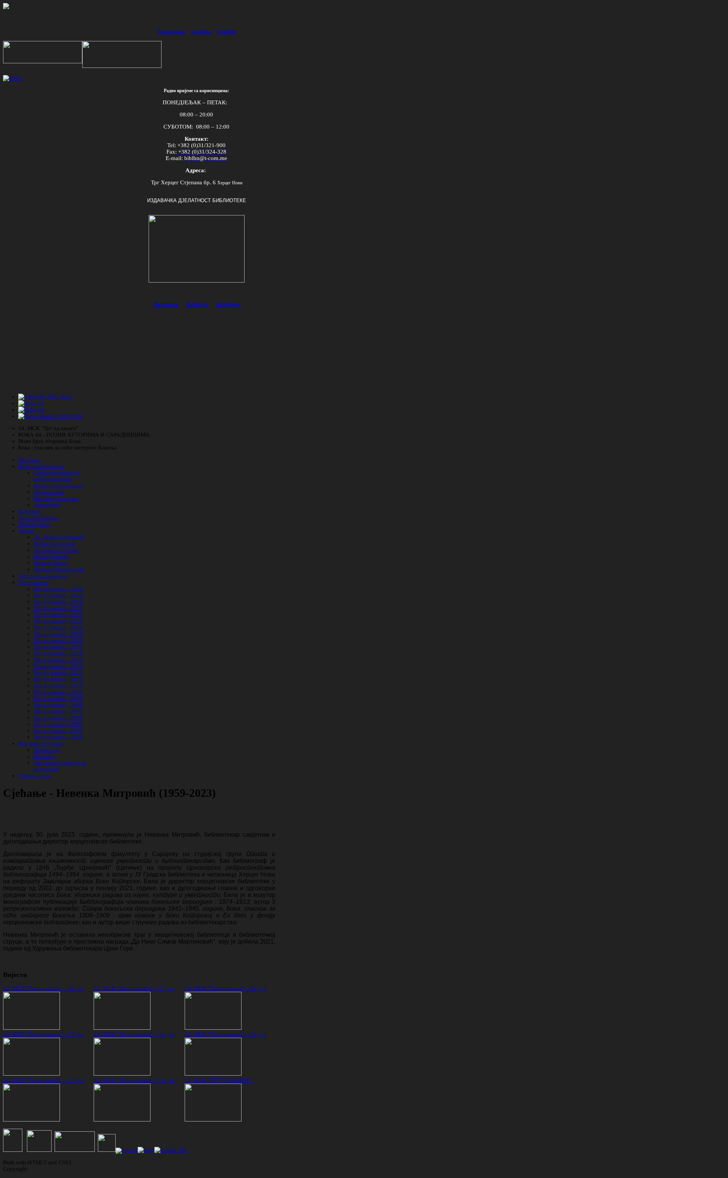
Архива (165, 304)
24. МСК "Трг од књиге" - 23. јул (225, 1034)
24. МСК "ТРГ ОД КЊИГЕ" (219, 1080)
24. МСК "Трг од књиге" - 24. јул (134, 1034)
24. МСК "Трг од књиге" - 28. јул (43, 988)
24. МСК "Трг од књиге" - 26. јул (225, 988)
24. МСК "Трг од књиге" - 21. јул (134, 1080)
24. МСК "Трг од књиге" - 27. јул (134, 988)
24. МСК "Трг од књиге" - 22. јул (43, 1080)
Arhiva (197, 304)
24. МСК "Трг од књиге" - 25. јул (43, 1034)
